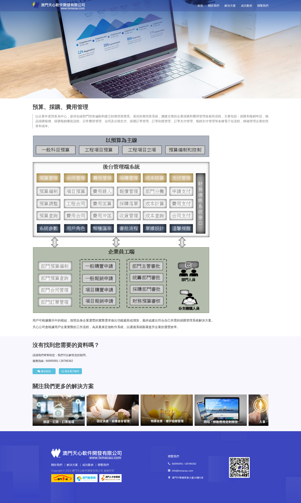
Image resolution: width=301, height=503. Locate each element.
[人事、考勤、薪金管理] (221, 409)
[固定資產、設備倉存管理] (59, 409)
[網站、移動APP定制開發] (167, 409)
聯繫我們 (262, 5)
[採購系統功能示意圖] (121, 224)
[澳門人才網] (110, 477)
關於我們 (213, 5)
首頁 (200, 5)
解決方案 (230, 5)
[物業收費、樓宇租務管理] (113, 409)
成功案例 (246, 5)
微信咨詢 (45, 371)
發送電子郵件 (71, 371)
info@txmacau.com (182, 470)
